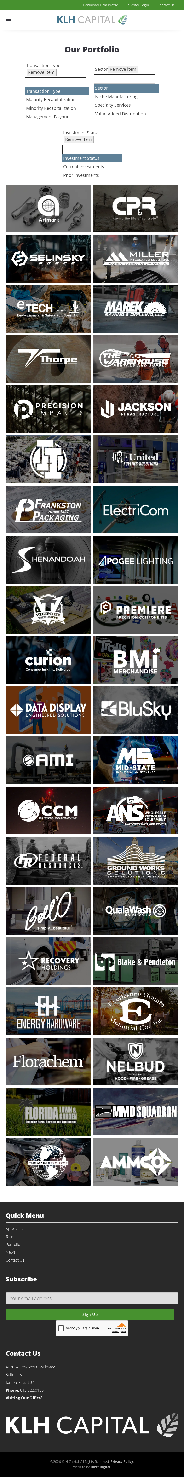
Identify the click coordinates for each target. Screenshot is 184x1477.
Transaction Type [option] (43, 91)
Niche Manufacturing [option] (116, 96)
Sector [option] (101, 88)
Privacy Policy (121, 1461)
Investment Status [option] (81, 158)
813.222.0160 (32, 1390)
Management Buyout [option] (47, 117)
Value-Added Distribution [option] (120, 113)
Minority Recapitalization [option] (51, 108)
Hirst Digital (100, 1467)
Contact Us (166, 5)
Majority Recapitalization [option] (51, 99)
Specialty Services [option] (113, 105)
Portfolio (13, 1244)
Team (10, 1237)
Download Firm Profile (100, 5)
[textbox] (55, 82)
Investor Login (137, 5)
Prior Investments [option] (81, 175)
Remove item (41, 72)
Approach (14, 1229)
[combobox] (57, 91)
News (10, 1252)
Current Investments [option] (83, 166)
